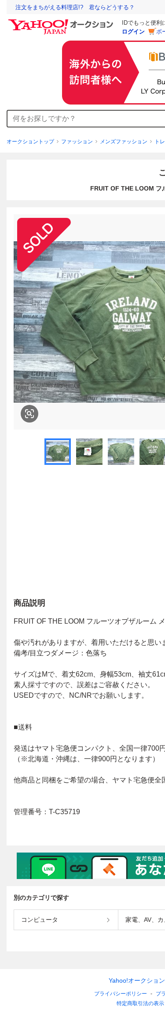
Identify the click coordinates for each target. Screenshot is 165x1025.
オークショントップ (30, 141)
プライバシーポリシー (120, 994)
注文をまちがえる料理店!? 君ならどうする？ (75, 7)
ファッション (77, 141)
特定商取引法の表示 (140, 1003)
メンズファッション (123, 141)
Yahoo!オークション (137, 980)
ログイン (133, 31)
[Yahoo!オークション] (62, 21)
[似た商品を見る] (29, 414)
